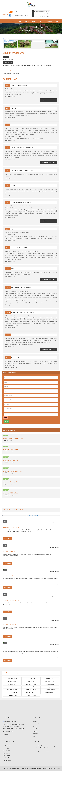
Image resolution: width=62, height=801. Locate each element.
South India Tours (26, 30)
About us (35, 721)
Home (18, 30)
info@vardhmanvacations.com (42, 11)
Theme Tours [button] (18, 20)
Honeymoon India (31, 684)
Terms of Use (46, 768)
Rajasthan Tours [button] (26, 20)
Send (6, 421)
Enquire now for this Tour (48, 100)
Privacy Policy (38, 768)
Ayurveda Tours (31, 678)
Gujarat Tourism (49, 20)
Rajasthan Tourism (50, 689)
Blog (34, 736)
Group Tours (36, 729)
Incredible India (50, 684)
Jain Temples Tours (12, 689)
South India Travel (49, 692)
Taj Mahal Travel (12, 695)
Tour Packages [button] (10, 20)
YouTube (7, 753)
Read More (6, 734)
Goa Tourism (31, 681)
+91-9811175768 (45, 14)
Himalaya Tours (12, 684)
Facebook (7, 746)
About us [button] (56, 20)
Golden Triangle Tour (49, 681)
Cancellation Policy (55, 768)
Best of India (49, 678)
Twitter (7, 748)
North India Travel (31, 689)
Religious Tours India (31, 692)
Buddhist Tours (12, 681)
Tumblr (7, 758)
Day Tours (35, 731)
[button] (7, 40)
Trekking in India (49, 687)
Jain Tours (34, 20)
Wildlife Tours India (31, 695)
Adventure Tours (12, 678)
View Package (7, 539)
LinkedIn (7, 755)
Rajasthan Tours (37, 724)
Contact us (35, 733)
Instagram (8, 760)
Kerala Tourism (12, 687)
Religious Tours (41, 20)
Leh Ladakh (31, 687)
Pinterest (7, 750)
